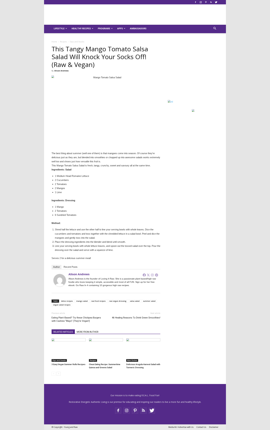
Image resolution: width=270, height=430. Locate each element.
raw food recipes (98, 301)
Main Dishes (132, 360)
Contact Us (201, 427)
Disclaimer (213, 427)
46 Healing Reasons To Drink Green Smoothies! (136, 317)
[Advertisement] (187, 73)
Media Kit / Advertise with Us (180, 427)
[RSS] (211, 2)
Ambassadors (138, 28)
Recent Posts (71, 267)
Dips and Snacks (59, 360)
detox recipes (67, 301)
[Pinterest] (205, 2)
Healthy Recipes (81, 28)
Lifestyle (59, 28)
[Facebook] (195, 2)
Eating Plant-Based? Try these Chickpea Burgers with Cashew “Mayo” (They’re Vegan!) (76, 319)
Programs (104, 28)
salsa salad (135, 301)
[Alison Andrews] (59, 280)
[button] (214, 28)
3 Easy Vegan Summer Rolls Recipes (68, 364)
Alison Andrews (61, 70)
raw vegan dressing (117, 301)
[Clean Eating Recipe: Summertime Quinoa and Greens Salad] (106, 350)
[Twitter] (216, 2)
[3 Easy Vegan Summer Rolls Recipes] (69, 350)
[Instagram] (200, 2)
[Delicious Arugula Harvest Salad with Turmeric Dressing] (143, 350)
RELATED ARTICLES (63, 332)
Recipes (63, 41)
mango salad (82, 301)
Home (54, 41)
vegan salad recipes (61, 305)
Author (56, 267)
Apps (120, 28)
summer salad (149, 301)
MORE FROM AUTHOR (87, 332)
